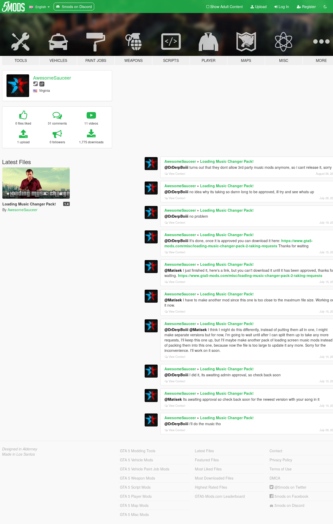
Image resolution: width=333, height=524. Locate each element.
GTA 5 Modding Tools (137, 450)
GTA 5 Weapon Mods (137, 478)
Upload (260, 6)
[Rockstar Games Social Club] (42, 83)
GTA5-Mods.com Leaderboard (220, 496)
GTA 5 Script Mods (135, 487)
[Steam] (35, 83)
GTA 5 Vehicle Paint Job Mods (144, 468)
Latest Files (204, 450)
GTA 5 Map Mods (134, 505)
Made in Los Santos (18, 454)
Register (308, 6)
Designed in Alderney (19, 448)
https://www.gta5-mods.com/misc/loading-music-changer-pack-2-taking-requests (238, 243)
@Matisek (173, 270)
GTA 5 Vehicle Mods (136, 459)
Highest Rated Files (211, 487)
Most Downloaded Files (214, 478)
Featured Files (207, 459)
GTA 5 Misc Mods (134, 514)
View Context (177, 173)
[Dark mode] (325, 6)
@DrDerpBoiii (176, 167)
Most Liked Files (208, 468)
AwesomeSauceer (52, 77)
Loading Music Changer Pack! (227, 161)
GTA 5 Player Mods (136, 496)
